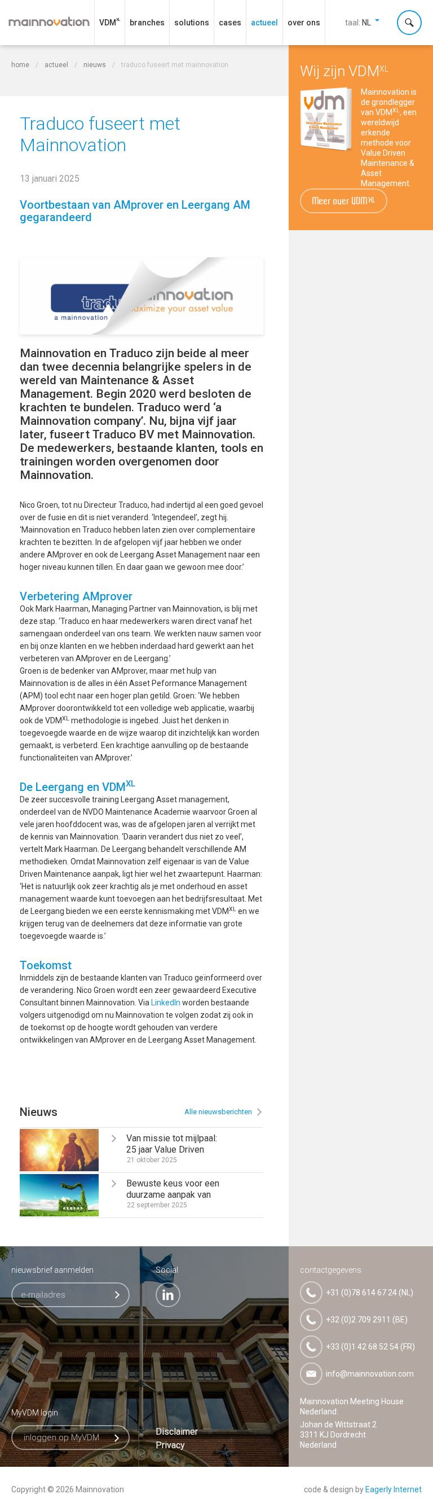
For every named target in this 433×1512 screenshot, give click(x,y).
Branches (147, 22)
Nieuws (95, 65)
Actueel (264, 22)
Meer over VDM (344, 201)
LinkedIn (165, 1002)
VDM (107, 22)
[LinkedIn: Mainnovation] (168, 1294)
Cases (230, 22)
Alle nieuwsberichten (218, 1111)
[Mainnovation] (49, 21)
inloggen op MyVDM (61, 1437)
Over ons (304, 22)
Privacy (170, 1445)
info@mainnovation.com (370, 1373)
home (20, 65)
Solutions (191, 22)
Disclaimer (177, 1431)
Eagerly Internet (393, 1489)
